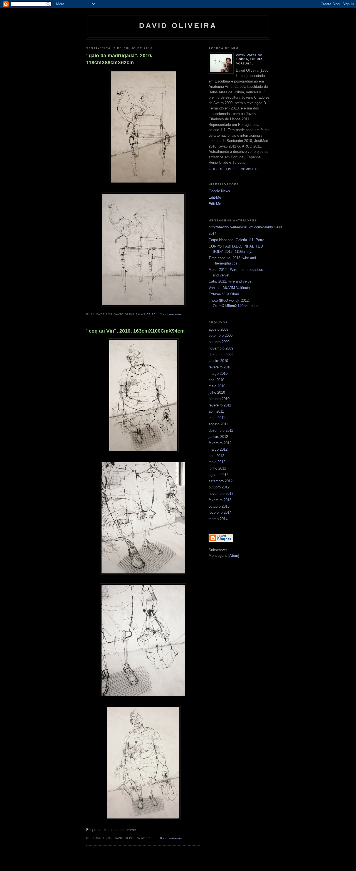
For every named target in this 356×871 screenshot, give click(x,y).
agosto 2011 (218, 424)
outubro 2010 (219, 399)
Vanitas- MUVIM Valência (229, 288)
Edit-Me (215, 197)
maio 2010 (217, 386)
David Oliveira (249, 54)
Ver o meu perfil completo (234, 169)
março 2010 (218, 373)
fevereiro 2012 (220, 443)
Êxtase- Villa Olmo (224, 294)
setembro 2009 (221, 335)
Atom (233, 555)
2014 (212, 233)
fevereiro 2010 (220, 367)
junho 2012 (217, 468)
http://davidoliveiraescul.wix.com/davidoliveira (245, 227)
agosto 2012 (218, 475)
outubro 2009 (219, 342)
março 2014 (218, 519)
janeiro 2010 (218, 361)
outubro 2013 (219, 506)
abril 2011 (216, 411)
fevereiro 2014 (220, 512)
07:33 (152, 838)
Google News (219, 191)
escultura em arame (120, 830)
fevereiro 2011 (220, 405)
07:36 (152, 314)
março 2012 (218, 449)
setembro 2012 (221, 481)
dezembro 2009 (221, 355)
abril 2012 (216, 456)
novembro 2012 (221, 493)
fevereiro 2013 (220, 500)
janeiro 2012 (218, 437)
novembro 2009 (221, 348)
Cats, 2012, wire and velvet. (231, 281)
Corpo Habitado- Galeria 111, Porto (236, 240)
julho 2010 (217, 392)
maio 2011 (217, 418)
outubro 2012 (219, 487)
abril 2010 (216, 380)
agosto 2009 (218, 329)
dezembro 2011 (221, 430)
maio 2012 (217, 462)
